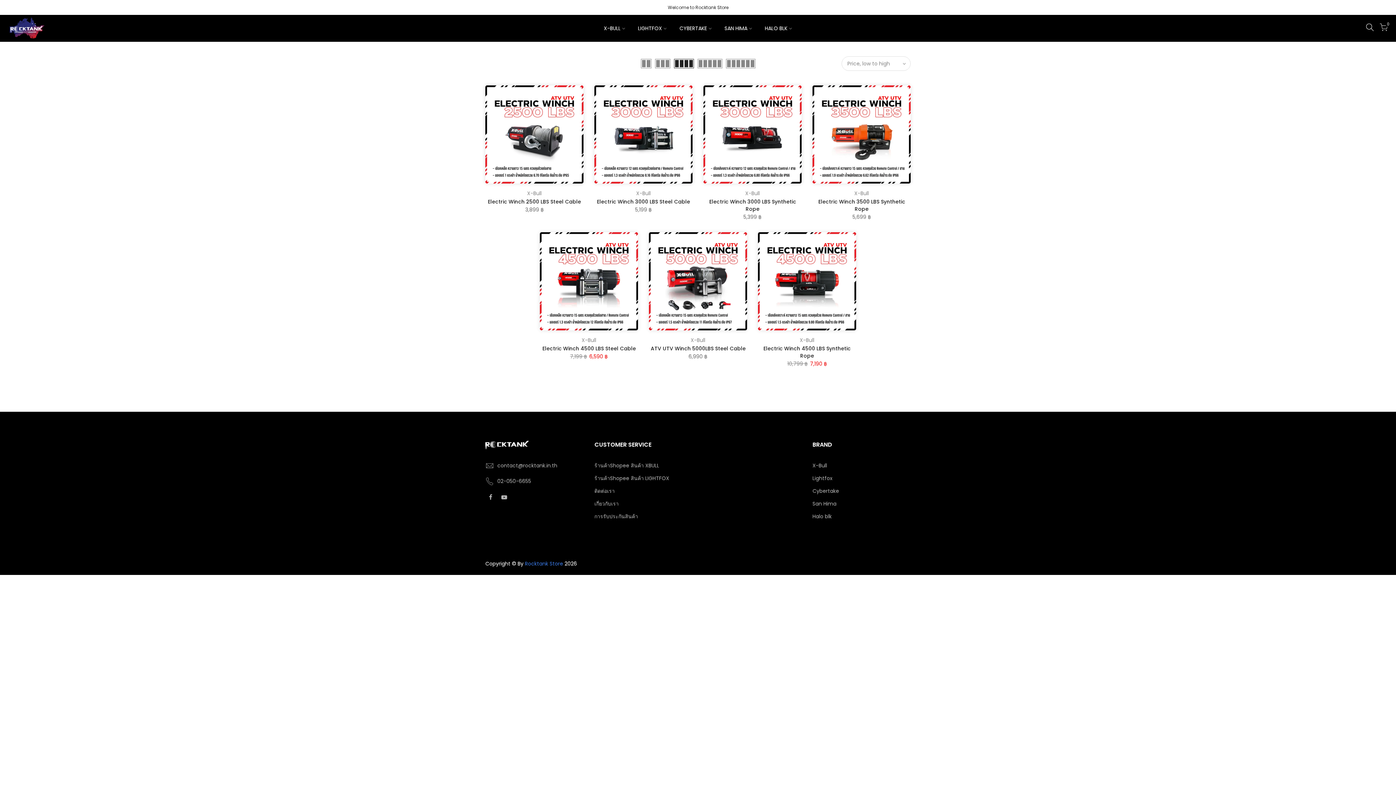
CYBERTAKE (693, 28)
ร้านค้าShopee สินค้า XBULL (626, 465)
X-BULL (612, 28)
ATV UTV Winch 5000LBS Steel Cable (698, 348)
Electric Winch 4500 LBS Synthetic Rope (807, 352)
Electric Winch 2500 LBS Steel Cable (534, 201)
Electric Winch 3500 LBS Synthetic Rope (861, 205)
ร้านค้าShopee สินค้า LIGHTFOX (631, 478)
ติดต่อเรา (604, 491)
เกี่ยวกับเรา (606, 503)
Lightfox (823, 478)
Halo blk (822, 516)
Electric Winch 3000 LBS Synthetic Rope (752, 205)
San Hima (825, 503)
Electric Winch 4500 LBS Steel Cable (589, 348)
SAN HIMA (736, 28)
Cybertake (826, 491)
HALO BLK (776, 28)
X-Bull (534, 193)
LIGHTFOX (650, 28)
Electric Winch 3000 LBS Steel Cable (643, 201)
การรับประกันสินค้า (616, 516)
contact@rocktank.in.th (527, 465)
